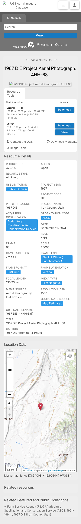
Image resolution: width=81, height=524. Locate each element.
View (64, 132)
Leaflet (28, 470)
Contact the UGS (21, 141)
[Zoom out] (10, 394)
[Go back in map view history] (9, 415)
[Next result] (55, 60)
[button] (40, 407)
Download (64, 109)
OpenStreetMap (55, 470)
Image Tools (18, 148)
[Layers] (70, 355)
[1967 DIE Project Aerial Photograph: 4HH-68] (40, 84)
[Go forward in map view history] (9, 409)
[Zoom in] (10, 355)
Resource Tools (13, 93)
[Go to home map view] (9, 403)
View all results (41, 60)
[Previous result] (27, 60)
